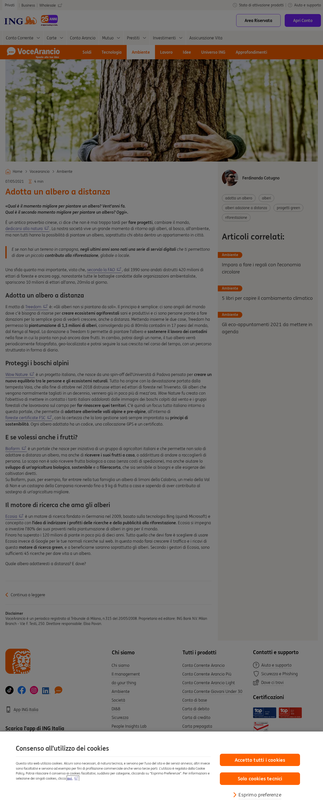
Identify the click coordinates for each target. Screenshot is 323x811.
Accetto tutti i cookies (260, 760)
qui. (70, 778)
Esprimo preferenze (259, 795)
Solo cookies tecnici (260, 778)
